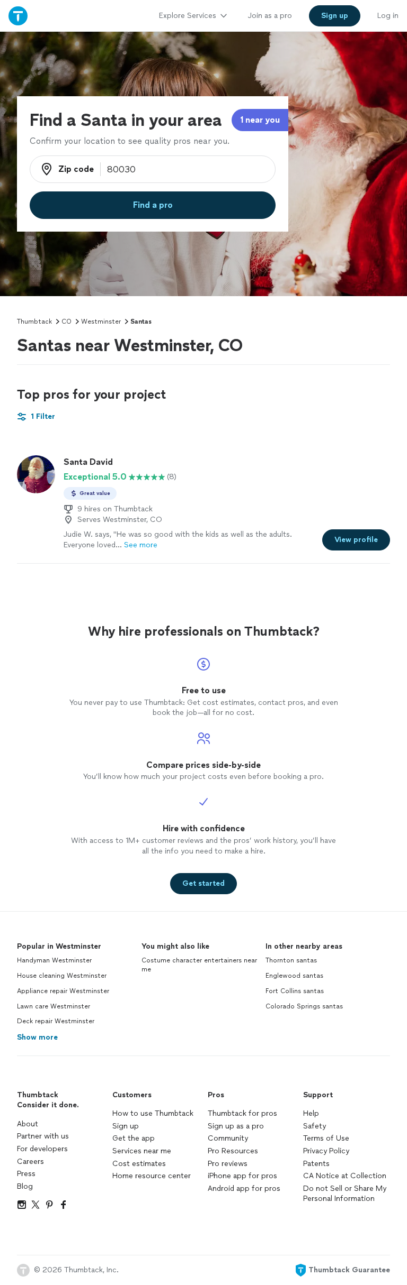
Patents (316, 1163)
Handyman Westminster (54, 960)
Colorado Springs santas (304, 1006)
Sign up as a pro (236, 1126)
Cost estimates (139, 1163)
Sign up (125, 1126)
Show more (37, 1037)
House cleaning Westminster (62, 975)
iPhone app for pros (242, 1175)
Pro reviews (227, 1163)
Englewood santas (294, 975)
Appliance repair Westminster (63, 991)
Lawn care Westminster (53, 1006)
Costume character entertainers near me (199, 965)
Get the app (133, 1138)
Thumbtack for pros (242, 1113)
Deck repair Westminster (55, 1021)
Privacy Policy (326, 1150)
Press (26, 1173)
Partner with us (43, 1136)
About (27, 1123)
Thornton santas (291, 960)
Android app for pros (244, 1188)
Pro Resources (233, 1150)
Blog (25, 1186)
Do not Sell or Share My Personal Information (344, 1194)
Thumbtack (34, 321)
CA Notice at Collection (344, 1175)
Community (228, 1138)
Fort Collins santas (295, 991)
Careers (30, 1161)
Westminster (101, 321)
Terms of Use (326, 1138)
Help (311, 1113)
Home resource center (151, 1175)
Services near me (141, 1150)
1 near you (260, 120)
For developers (42, 1148)
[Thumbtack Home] (18, 15)
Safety (314, 1126)
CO (66, 321)
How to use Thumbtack (152, 1113)
